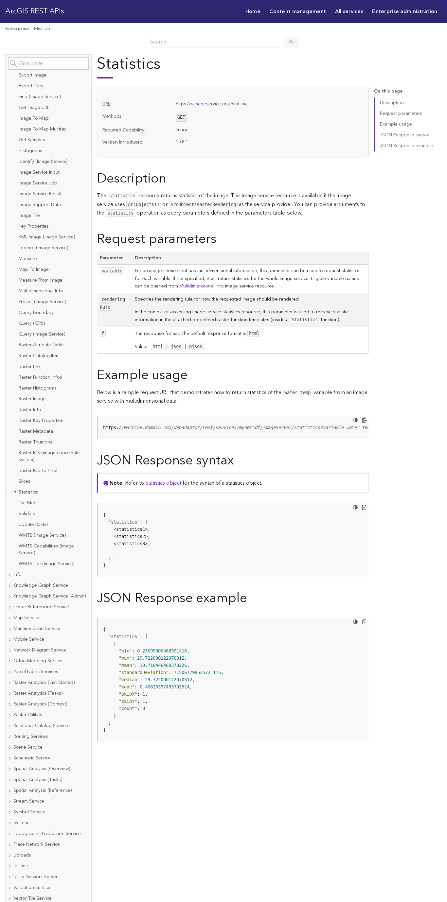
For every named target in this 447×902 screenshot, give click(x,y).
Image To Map (34, 118)
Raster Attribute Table (41, 345)
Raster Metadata (36, 431)
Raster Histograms (38, 388)
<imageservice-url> (210, 104)
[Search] (291, 42)
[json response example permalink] (252, 598)
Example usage (396, 124)
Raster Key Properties (41, 421)
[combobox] (48, 63)
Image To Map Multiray (42, 129)
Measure (28, 259)
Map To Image (34, 269)
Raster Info (30, 410)
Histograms (30, 151)
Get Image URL (34, 108)
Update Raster (33, 525)
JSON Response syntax (404, 135)
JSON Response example (406, 146)
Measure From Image (41, 280)
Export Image (32, 75)
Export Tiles (31, 86)
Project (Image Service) (42, 302)
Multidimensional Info (41, 291)
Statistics (28, 492)
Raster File (29, 367)
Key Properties (34, 226)
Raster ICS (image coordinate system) (49, 456)
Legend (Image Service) (43, 248)
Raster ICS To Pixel (38, 471)
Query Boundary (36, 313)
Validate (27, 514)
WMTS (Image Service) (42, 535)
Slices (24, 481)
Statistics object (163, 483)
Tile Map (28, 503)
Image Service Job (38, 183)
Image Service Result (40, 194)
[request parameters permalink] (222, 239)
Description (392, 103)
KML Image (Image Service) (47, 237)
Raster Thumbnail (37, 442)
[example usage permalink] (193, 375)
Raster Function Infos (40, 377)
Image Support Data (40, 205)
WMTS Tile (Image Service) (46, 564)
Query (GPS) (32, 323)
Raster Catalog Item (39, 356)
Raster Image (32, 399)
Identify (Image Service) (43, 161)
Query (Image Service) (42, 334)
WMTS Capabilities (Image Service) (46, 549)
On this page (388, 91)
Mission (42, 29)
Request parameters (401, 113)
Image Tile (29, 215)
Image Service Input (39, 172)
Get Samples (32, 140)
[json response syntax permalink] (239, 460)
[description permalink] (171, 178)
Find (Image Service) (40, 97)
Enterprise (17, 29)
